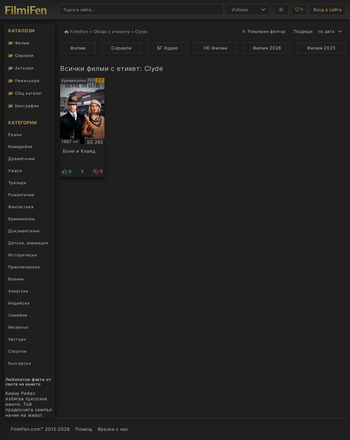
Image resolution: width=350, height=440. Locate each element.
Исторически (22, 255)
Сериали (21, 55)
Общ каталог (25, 93)
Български (19, 363)
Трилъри (17, 183)
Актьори (21, 68)
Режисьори (24, 80)
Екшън (15, 134)
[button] (280, 9)
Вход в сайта (327, 9)
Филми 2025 (321, 48)
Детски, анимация (28, 243)
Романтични (21, 194)
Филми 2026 (267, 48)
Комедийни (20, 146)
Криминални (21, 218)
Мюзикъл (18, 327)
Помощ (83, 429)
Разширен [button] (267, 31)
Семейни (17, 315)
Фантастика (21, 206)
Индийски (19, 303)
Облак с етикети (112, 31)
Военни (16, 279)
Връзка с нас (113, 429)
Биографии (23, 105)
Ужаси (15, 170)
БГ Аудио (167, 48)
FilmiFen (79, 31)
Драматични (21, 158)
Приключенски (24, 267)
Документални (24, 230)
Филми (19, 42)
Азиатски (18, 291)
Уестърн (17, 339)
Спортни (17, 351)
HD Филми (215, 48)
